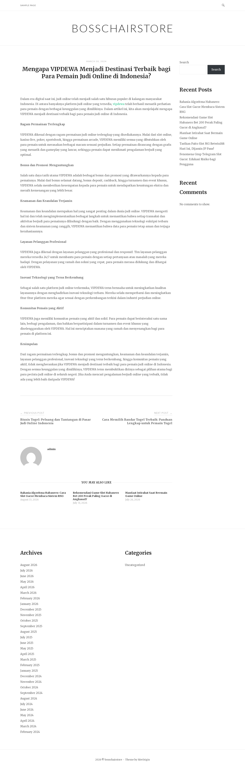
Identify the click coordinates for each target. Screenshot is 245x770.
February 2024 (30, 732)
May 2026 (27, 581)
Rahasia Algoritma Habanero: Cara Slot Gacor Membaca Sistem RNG (202, 107)
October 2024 (29, 687)
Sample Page (28, 5)
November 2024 (31, 682)
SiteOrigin (144, 759)
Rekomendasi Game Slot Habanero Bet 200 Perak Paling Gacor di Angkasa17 (201, 122)
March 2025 (28, 659)
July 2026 (26, 570)
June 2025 (26, 643)
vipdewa (118, 104)
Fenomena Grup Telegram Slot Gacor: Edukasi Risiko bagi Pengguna (201, 159)
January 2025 (29, 670)
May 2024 (27, 715)
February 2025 (30, 665)
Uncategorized (135, 565)
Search (184, 62)
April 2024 (27, 720)
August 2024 (28, 698)
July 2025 (26, 637)
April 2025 (27, 654)
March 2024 (28, 726)
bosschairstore (123, 28)
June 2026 (27, 576)
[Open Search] (223, 5)
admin (51, 449)
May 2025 (26, 648)
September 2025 (31, 626)
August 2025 (28, 631)
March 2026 (28, 593)
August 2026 (28, 565)
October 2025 (29, 620)
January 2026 (29, 604)
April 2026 (27, 587)
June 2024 (27, 709)
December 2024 (31, 676)
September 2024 (31, 693)
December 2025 (30, 609)
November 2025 (30, 615)
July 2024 (26, 704)
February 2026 (30, 598)
